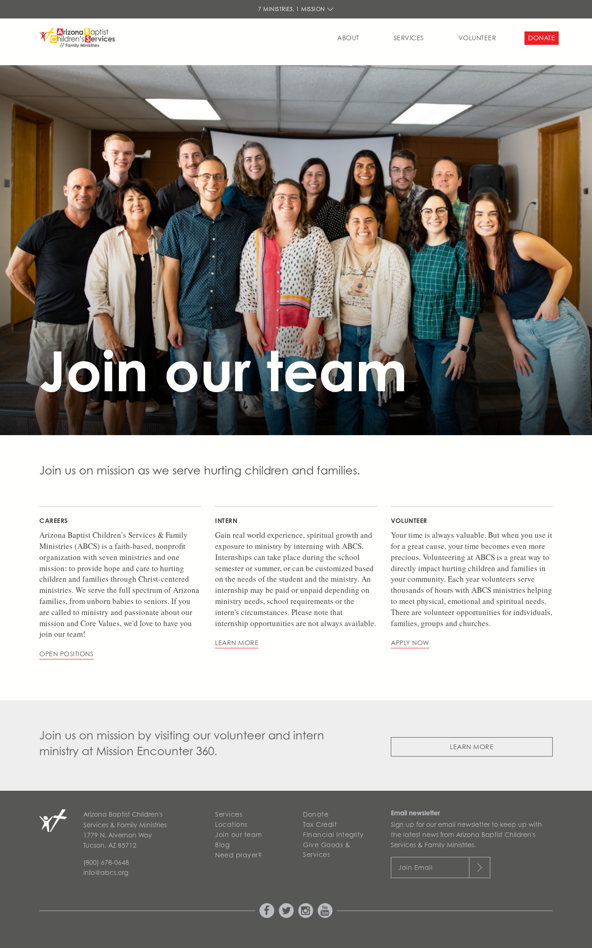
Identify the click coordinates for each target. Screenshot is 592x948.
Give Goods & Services (326, 849)
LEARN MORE (237, 642)
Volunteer (477, 38)
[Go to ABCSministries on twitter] (286, 910)
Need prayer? (238, 855)
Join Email (415, 867)
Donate (541, 38)
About (348, 38)
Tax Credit (320, 824)
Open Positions (66, 654)
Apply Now (410, 642)
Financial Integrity (333, 834)
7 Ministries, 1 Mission (292, 9)
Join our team (238, 834)
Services (409, 38)
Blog (222, 845)
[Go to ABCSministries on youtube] (325, 910)
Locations (231, 824)
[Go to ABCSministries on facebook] (266, 910)
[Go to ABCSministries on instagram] (305, 910)
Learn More (471, 747)
